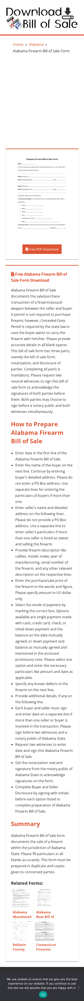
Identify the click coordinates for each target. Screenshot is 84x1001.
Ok (43, 994)
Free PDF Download (43, 249)
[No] (78, 987)
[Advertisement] (42, 100)
